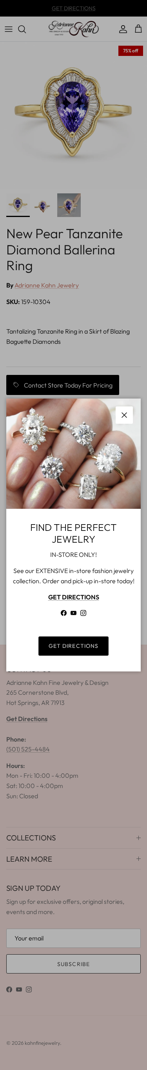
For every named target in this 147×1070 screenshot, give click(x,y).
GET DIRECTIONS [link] (74, 645)
